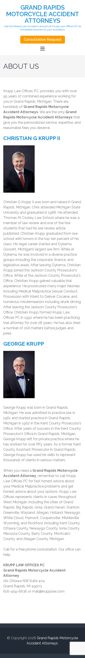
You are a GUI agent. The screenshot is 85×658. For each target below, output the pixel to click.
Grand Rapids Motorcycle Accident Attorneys (42, 14)
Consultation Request (42, 39)
